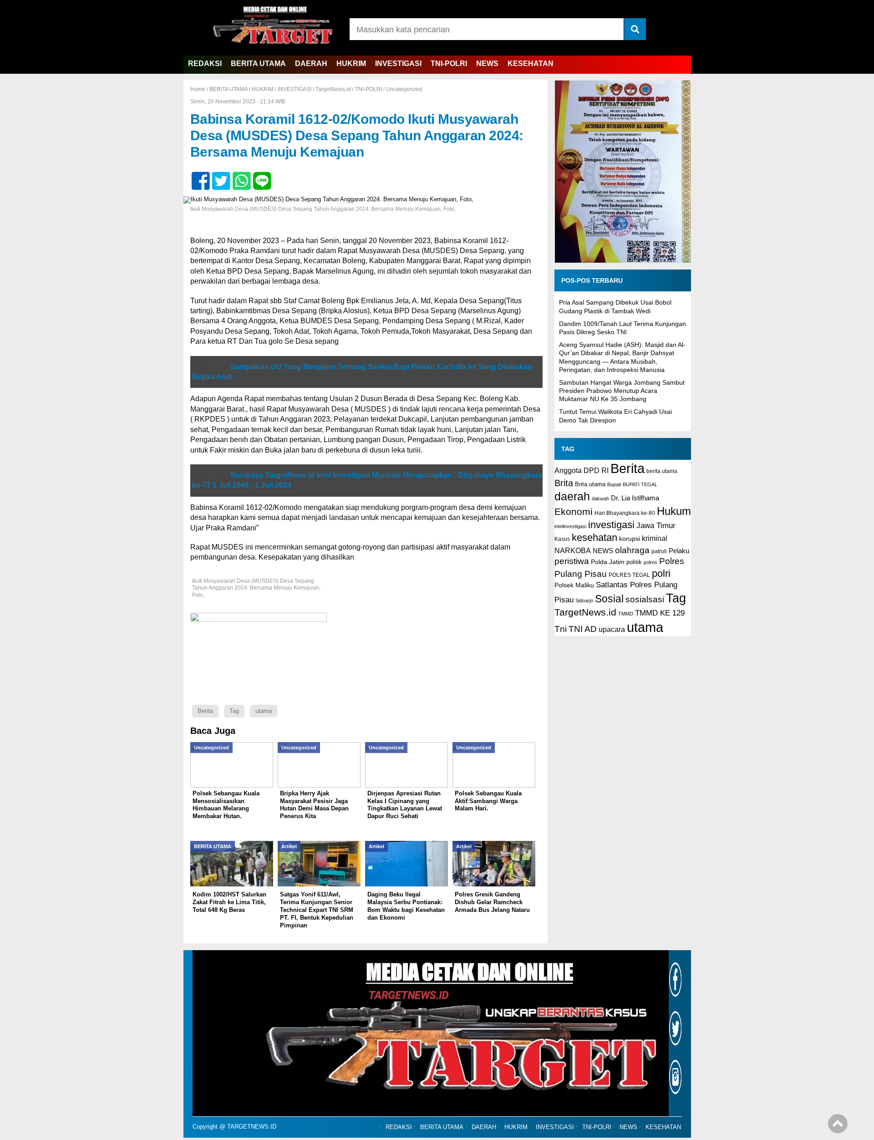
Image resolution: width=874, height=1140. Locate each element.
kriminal (654, 538)
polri (661, 573)
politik (634, 562)
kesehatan (594, 537)
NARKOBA (572, 550)
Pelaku (679, 551)
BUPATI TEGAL (640, 484)
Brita (563, 483)
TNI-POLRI (449, 63)
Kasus (562, 539)
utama (263, 710)
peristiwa (571, 561)
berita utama (661, 471)
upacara (612, 629)
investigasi (611, 524)
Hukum (674, 511)
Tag (234, 710)
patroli (659, 551)
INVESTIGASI (398, 63)
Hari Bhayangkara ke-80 (625, 513)
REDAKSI (205, 63)
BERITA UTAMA (258, 63)
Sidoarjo (584, 600)
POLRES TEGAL (629, 575)
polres (650, 562)
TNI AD (583, 629)
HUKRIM (351, 63)
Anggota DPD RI (581, 470)
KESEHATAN (531, 63)
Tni (560, 629)
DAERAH (311, 63)
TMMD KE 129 (660, 613)
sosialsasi (644, 599)
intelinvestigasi (570, 526)
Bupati (614, 484)
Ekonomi (573, 511)
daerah (572, 496)
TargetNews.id (333, 89)
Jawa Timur (656, 525)
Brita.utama (590, 484)
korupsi (629, 538)
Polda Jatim (608, 561)
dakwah (600, 498)
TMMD (625, 613)
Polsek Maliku (574, 585)
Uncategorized (404, 89)
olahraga (632, 550)
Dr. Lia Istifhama (635, 498)
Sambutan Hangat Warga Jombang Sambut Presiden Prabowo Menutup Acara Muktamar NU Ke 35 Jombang (622, 390)
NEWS (487, 63)
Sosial (609, 599)
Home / (199, 89)
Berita (205, 710)
